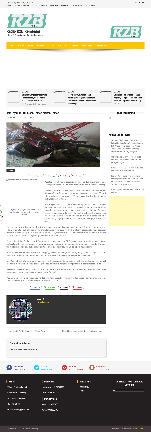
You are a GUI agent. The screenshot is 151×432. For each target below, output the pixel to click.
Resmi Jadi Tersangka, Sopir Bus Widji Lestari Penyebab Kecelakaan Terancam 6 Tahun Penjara (127, 182)
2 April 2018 (23, 117)
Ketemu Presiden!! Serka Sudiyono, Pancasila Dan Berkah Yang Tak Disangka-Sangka (126, 160)
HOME (8, 5)
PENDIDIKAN (54, 5)
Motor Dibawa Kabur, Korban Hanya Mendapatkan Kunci (82, 331)
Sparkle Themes (138, 429)
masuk (20, 349)
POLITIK (44, 5)
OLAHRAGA (65, 5)
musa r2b (136, 104)
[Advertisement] (75, 71)
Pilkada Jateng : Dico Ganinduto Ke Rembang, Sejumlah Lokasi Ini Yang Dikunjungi (125, 149)
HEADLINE (25, 92)
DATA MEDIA (90, 5)
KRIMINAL (35, 5)
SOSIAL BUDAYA (78, 5)
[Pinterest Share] (2, 222)
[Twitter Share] (2, 217)
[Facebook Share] (2, 207)
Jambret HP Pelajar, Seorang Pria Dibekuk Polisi (27, 331)
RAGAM (26, 5)
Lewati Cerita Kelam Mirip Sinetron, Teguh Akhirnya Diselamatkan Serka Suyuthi (126, 98)
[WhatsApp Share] (2, 212)
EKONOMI (17, 5)
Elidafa (113, 168)
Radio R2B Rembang (23, 31)
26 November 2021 (123, 104)
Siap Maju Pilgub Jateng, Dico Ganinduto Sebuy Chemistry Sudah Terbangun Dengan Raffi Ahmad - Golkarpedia (127, 143)
